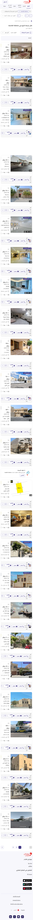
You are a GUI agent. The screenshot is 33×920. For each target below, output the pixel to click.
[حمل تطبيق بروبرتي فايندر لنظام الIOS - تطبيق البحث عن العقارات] (27, 880)
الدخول (5, 2)
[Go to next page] (2, 847)
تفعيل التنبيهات (25, 33)
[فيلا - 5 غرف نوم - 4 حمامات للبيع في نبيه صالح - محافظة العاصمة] (16, 585)
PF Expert (29, 874)
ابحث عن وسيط (10, 6)
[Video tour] (27, 124)
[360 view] (27, 232)
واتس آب (12, 69)
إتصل (25, 69)
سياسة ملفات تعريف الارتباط (17, 904)
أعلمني (22, 475)
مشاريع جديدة (19, 6)
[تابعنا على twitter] (14, 916)
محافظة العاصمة (24, 11)
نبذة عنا (30, 863)
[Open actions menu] (2, 69)
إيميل (19, 69)
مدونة (4, 6)
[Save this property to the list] (6, 69)
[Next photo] (30, 51)
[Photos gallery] (21, 51)
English (23, 910)
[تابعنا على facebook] (18, 916)
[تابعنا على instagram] (22, 916)
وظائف (30, 866)
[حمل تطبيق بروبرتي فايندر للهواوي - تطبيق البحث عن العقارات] (27, 888)
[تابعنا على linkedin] (10, 916)
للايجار (24, 6)
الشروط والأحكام (16, 896)
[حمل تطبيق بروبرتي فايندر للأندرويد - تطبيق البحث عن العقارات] (27, 884)
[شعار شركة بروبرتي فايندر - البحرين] (27, 2)
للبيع (28, 6)
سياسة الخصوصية (16, 900)
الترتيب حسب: (13, 33)
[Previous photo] (12, 51)
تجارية (14, 6)
